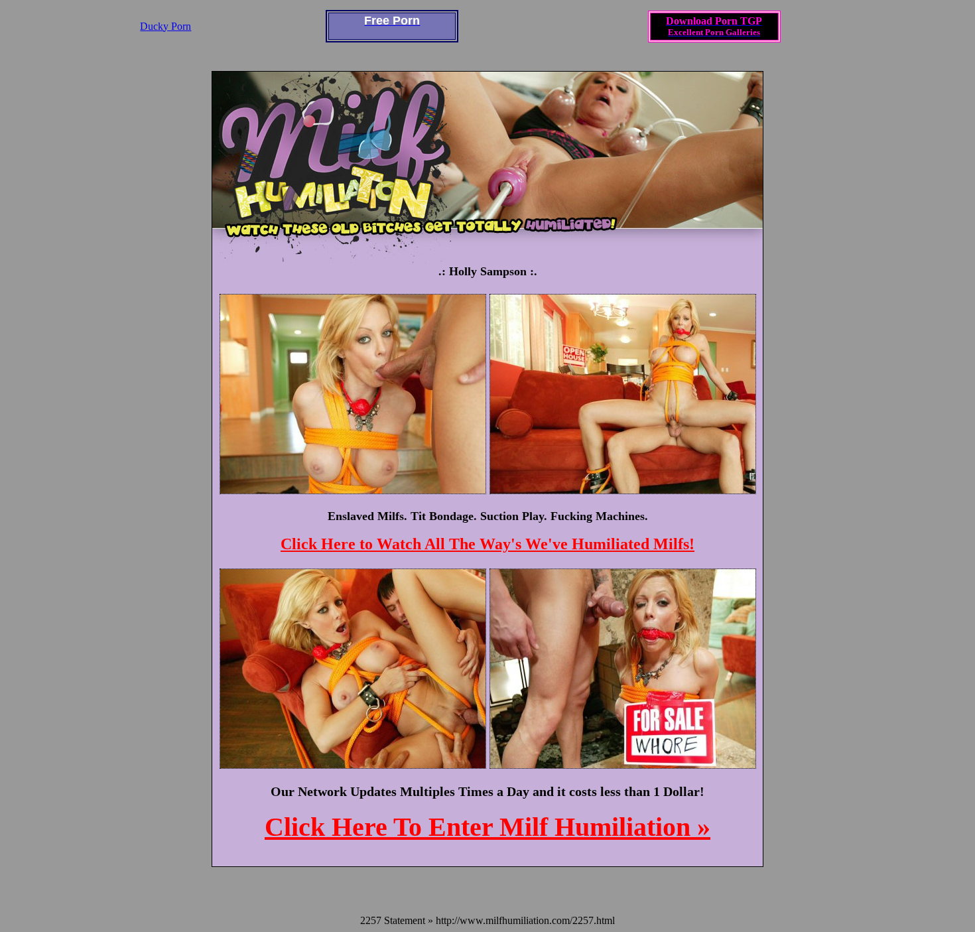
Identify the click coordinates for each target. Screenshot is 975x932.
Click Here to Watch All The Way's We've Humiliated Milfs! (487, 544)
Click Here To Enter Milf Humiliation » (487, 827)
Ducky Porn (165, 26)
